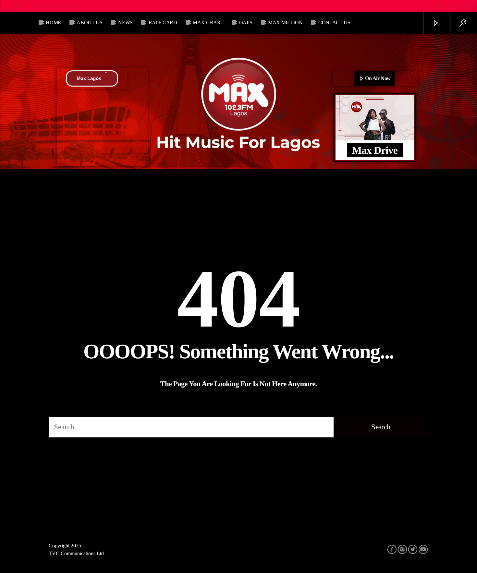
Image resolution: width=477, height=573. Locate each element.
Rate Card (163, 22)
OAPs (245, 22)
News (125, 22)
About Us (89, 22)
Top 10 (17, 5)
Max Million (285, 22)
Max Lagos (89, 78)
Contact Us (334, 22)
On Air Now (377, 78)
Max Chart (208, 22)
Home (53, 22)
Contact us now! (57, 5)
